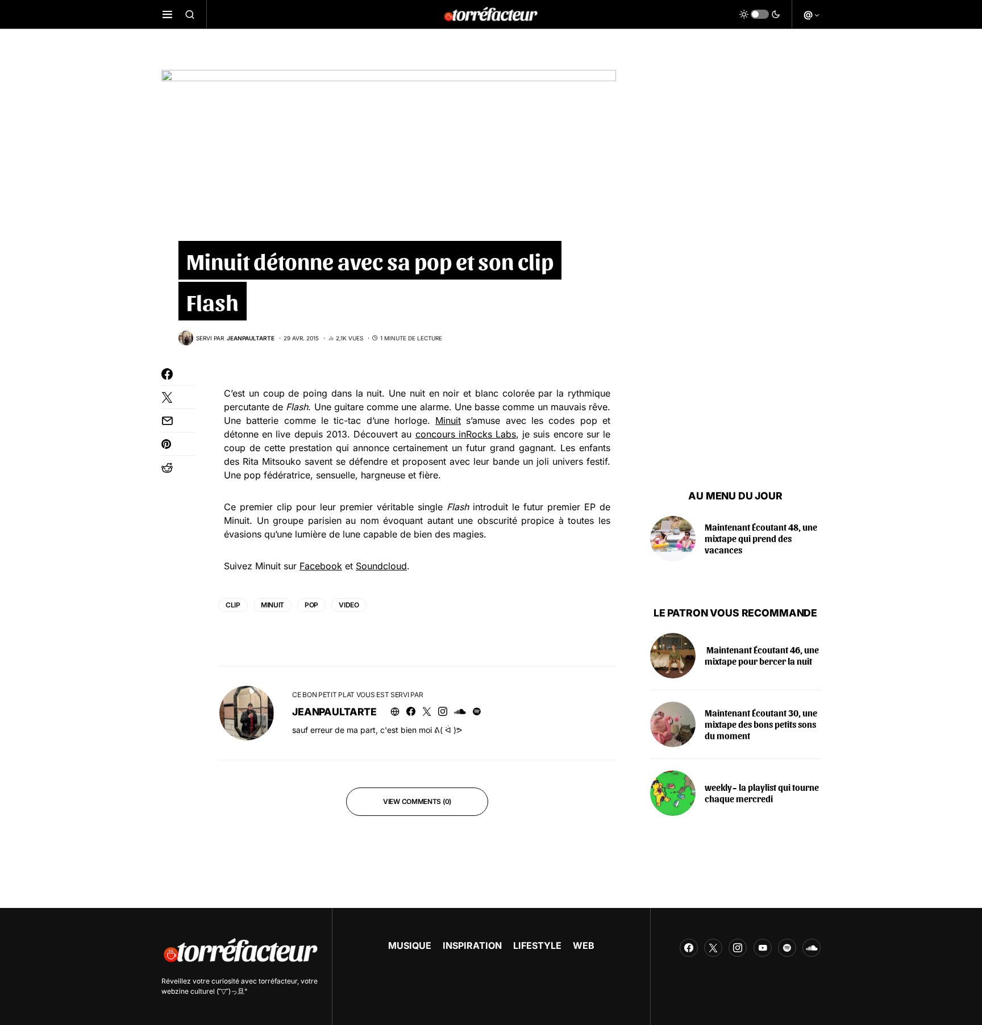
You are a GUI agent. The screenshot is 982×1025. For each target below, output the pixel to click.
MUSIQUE (409, 945)
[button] (167, 14)
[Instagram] (738, 947)
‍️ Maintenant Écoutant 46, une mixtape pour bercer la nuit (762, 655)
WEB (583, 945)
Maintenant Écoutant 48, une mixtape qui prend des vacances (761, 538)
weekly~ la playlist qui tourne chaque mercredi (762, 793)
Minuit (448, 420)
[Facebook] (689, 947)
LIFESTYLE (537, 945)
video (349, 605)
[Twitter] (713, 947)
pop (311, 605)
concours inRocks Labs (465, 434)
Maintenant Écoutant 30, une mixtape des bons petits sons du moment (761, 724)
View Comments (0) (417, 801)
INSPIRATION (472, 945)
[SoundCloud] (811, 947)
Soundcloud (381, 566)
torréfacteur (278, 981)
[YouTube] (763, 947)
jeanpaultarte (334, 712)
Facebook (320, 566)
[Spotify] (787, 947)
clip (233, 605)
